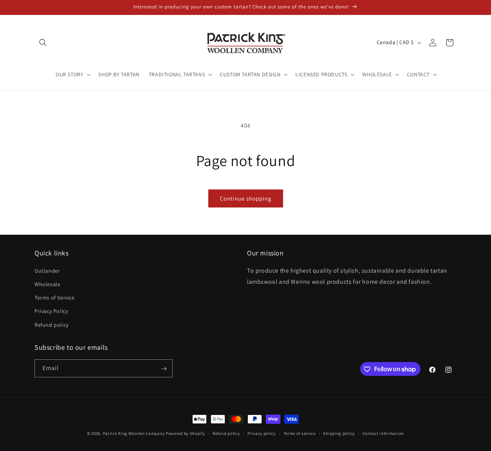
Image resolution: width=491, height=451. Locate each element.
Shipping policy (339, 433)
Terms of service (299, 433)
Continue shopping (246, 198)
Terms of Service (55, 297)
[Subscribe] (163, 369)
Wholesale (47, 283)
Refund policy (52, 324)
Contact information (383, 433)
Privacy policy (261, 433)
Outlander (47, 270)
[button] (43, 42)
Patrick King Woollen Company (134, 433)
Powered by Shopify (185, 433)
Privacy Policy (51, 311)
